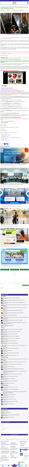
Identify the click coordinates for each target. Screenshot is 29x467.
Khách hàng (16, 0)
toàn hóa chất (9, 137)
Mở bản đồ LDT (26, 457)
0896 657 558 (23, 443)
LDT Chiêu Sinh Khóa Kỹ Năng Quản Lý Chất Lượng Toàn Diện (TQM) (11, 204)
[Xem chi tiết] (14, 23)
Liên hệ (19, 0)
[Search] (27, 2)
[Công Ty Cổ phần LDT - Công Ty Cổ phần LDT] (14, 2)
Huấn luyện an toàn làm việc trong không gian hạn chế (15, 118)
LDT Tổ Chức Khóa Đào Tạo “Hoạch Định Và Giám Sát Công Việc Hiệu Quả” (12, 184)
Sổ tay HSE (13, 0)
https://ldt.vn (5, 130)
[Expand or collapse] (27, 57)
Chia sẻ (9, 10)
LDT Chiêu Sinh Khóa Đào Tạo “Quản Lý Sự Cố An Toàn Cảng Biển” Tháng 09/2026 (13, 164)
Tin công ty (10, 0)
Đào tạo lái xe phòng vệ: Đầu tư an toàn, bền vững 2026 (9, 224)
